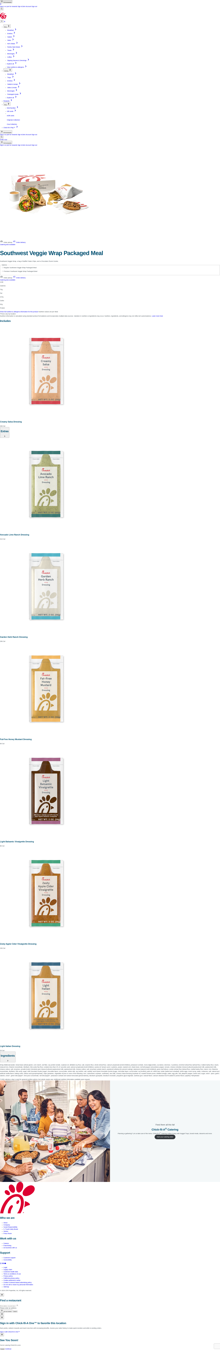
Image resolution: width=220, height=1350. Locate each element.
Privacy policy (8, 1276)
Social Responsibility (10, 1227)
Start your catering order (165, 1137)
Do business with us (10, 1248)
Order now (3, 140)
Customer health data (10, 1272)
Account (28, 6)
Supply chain (7, 1269)
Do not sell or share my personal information (18, 1285)
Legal (5, 1267)
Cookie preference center (11, 1280)
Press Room (7, 1233)
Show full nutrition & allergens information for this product (19, 312)
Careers (6, 1243)
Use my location (7, 1311)
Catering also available (7, 244)
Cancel (2, 1349)
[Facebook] (3, 1264)
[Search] (1, 9)
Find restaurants (7, 2)
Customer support (9, 1258)
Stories (5, 1231)
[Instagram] (1, 1264)
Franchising (7, 1245)
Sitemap (6, 1287)
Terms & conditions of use (12, 1274)
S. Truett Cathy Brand (10, 1229)
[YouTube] (5, 1264)
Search (15, 1311)
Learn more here (157, 316)
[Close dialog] (2, 1295)
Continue (8, 1349)
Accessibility (7, 1260)
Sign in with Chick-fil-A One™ (10, 1332)
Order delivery (21, 242)
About (5, 1223)
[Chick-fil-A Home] (3, 19)
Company (6, 1225)
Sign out (34, 6)
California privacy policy (11, 1278)
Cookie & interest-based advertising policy (17, 1282)
